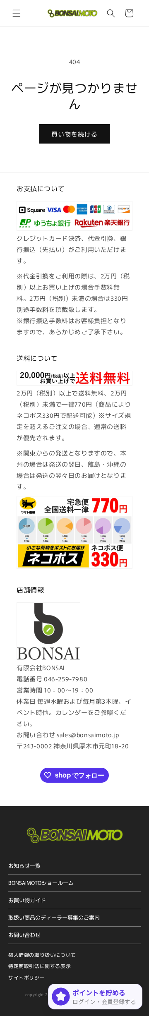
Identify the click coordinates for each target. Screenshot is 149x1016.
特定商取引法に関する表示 (39, 965)
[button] (16, 13)
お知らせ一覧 (24, 866)
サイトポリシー (26, 977)
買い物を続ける (74, 133)
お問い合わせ (24, 935)
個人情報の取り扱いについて (42, 954)
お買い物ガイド (27, 900)
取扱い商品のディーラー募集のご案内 (54, 917)
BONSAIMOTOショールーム (41, 883)
